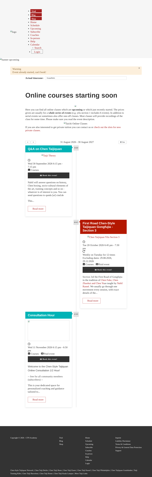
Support (118, 451)
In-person (88, 454)
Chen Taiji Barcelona (30, 473)
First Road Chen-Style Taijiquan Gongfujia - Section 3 (99, 227)
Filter (123, 142)
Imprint (118, 438)
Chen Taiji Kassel (84, 470)
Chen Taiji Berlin (41, 470)
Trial (61, 438)
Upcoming (89, 444)
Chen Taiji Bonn (55, 470)
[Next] (33, 142)
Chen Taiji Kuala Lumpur (63, 473)
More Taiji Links (81, 473)
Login (87, 463)
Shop (61, 444)
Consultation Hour (41, 315)
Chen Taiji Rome (46, 473)
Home (87, 438)
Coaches (88, 451)
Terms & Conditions (123, 444)
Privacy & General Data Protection (128, 447)
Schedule (88, 441)
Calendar (88, 460)
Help (87, 457)
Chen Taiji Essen (69, 470)
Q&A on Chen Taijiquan (45, 149)
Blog (61, 441)
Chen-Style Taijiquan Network (21, 470)
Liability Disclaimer (122, 441)
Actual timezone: (34, 78)
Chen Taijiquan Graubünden (121, 470)
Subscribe (89, 447)
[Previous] (27, 142)
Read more (38, 208)
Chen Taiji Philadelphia (101, 470)
